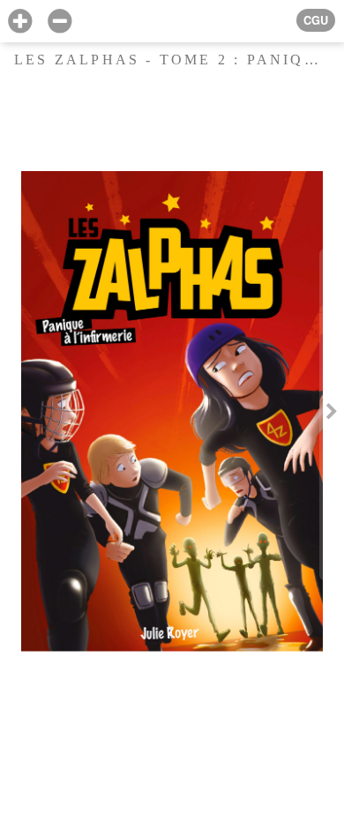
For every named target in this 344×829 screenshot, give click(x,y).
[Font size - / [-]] (59, 21)
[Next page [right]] (331, 414)
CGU (315, 20)
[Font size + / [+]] (20, 21)
